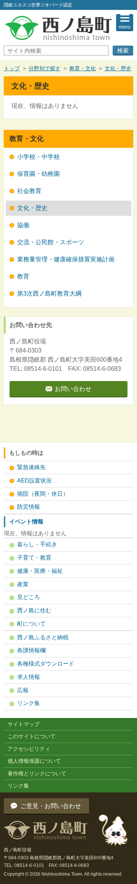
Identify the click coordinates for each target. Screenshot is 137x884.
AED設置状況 (34, 480)
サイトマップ (24, 724)
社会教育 (29, 191)
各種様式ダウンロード (45, 663)
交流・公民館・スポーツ (50, 242)
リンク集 (28, 703)
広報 (23, 690)
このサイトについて (32, 736)
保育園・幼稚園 (38, 174)
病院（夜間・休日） (42, 493)
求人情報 (28, 677)
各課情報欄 (31, 650)
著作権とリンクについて (37, 773)
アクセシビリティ (29, 749)
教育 (23, 276)
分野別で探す (45, 68)
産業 (23, 584)
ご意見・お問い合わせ (50, 806)
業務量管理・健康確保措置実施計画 (66, 259)
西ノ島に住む (34, 610)
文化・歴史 (118, 68)
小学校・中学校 (38, 156)
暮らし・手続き (37, 544)
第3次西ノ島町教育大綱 (49, 293)
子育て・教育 (34, 557)
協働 (23, 225)
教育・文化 (82, 68)
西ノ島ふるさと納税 (42, 637)
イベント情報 (26, 521)
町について (31, 623)
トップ (12, 68)
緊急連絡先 (31, 467)
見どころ (28, 597)
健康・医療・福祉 (40, 571)
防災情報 (28, 506)
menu (125, 27)
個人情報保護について (34, 761)
